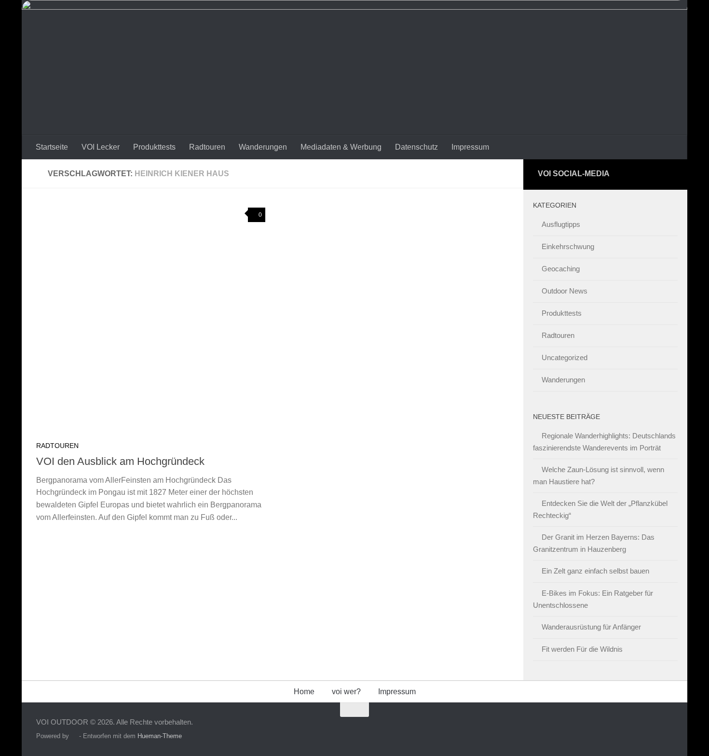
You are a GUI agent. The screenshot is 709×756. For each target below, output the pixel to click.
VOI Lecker (101, 147)
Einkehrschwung (568, 246)
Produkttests (154, 147)
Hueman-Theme (159, 736)
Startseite (52, 147)
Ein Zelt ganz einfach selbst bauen (595, 571)
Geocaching (561, 269)
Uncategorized (564, 357)
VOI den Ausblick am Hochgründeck (120, 461)
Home (304, 691)
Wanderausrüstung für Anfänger (591, 627)
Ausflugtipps (561, 224)
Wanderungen (263, 147)
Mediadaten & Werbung (341, 147)
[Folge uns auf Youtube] (666, 175)
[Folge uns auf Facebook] (648, 175)
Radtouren (207, 147)
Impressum (470, 147)
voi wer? (346, 691)
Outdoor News (564, 291)
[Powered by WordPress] (74, 736)
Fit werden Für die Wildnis (582, 649)
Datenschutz (416, 147)
